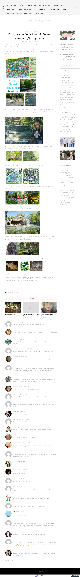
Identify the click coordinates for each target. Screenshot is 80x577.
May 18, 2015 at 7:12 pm (24, 434)
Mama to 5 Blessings (17, 419)
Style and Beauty (53, 9)
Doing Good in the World (59, 5)
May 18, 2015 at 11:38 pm (21, 461)
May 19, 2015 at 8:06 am (23, 469)
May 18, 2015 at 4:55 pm (26, 419)
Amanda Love (15, 452)
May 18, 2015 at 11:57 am (22, 356)
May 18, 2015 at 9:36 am (22, 329)
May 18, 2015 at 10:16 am (29, 348)
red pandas (12, 53)
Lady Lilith (15, 402)
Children (16, 1)
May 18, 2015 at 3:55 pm (23, 394)
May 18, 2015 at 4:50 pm (21, 411)
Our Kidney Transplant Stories (25, 13)
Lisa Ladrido (15, 469)
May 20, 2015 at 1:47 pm (25, 532)
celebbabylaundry (16, 386)
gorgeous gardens (21, 53)
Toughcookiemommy (17, 442)
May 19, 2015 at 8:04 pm (20, 503)
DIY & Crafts (69, 1)
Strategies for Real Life (33, 5)
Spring (26, 31)
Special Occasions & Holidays (26, 9)
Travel (63, 9)
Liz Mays (14, 427)
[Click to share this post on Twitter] (12, 292)
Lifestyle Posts (41, 9)
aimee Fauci (15, 356)
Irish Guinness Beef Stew (10, 314)
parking (7, 114)
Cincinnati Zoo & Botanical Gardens (32, 258)
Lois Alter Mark (16, 434)
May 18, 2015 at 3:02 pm (21, 377)
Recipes (21, 5)
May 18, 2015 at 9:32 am (28, 322)
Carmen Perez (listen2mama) (18, 348)
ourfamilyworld (16, 496)
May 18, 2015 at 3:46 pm (25, 386)
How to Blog (10, 13)
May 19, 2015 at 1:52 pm (24, 495)
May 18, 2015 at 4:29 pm (22, 402)
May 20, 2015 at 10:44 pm (26, 539)
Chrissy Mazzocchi (16, 532)
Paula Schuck (15, 394)
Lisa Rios (14, 521)
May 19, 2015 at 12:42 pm (21, 486)
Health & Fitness (11, 5)
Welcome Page (39, 13)
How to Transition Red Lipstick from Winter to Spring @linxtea (48, 315)
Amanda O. (15, 329)
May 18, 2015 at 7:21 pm (26, 442)
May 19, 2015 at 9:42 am (23, 478)
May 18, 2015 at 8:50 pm (23, 452)
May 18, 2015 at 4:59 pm (21, 427)
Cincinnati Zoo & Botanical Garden (28, 44)
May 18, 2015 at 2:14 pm (28, 365)
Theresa (14, 486)
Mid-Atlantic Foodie (17, 539)
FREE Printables (40, 1)
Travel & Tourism (33, 31)
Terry (14, 339)
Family (9, 1)
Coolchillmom (15, 478)
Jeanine (14, 377)
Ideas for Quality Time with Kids (55, 1)
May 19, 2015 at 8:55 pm (20, 511)
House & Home (10, 9)
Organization (46, 5)
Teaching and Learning (27, 1)
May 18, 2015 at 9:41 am (20, 339)
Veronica (14, 461)
